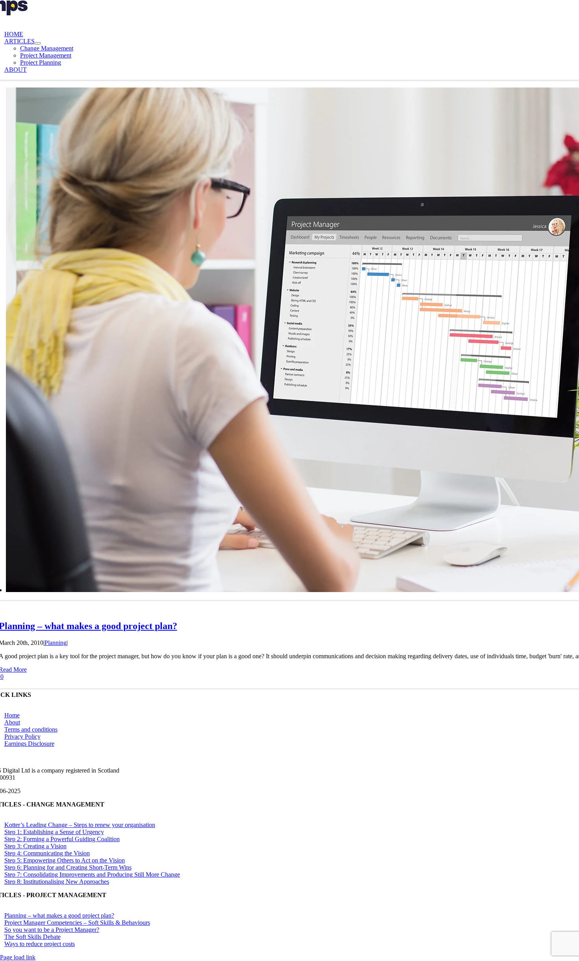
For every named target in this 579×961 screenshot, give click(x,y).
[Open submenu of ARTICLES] (38, 43)
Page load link (17, 957)
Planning (56, 642)
